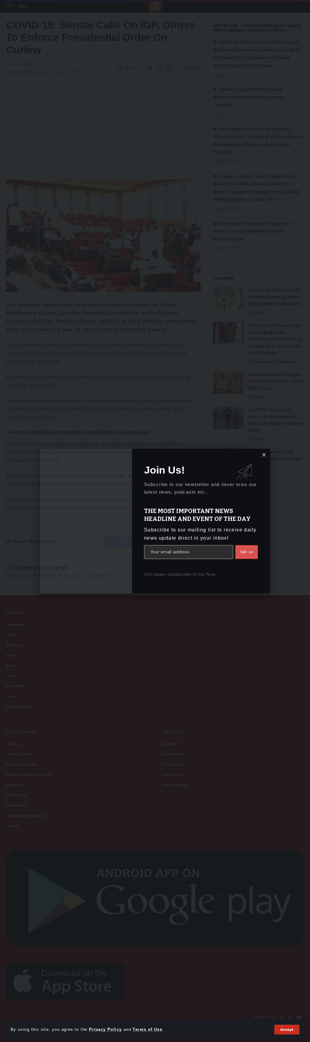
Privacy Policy (105, 1029)
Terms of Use (147, 1029)
